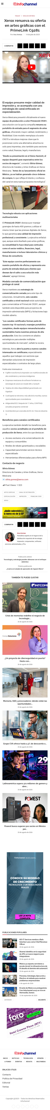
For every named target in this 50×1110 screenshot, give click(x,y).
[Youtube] (27, 1106)
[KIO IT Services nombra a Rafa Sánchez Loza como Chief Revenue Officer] (9, 943)
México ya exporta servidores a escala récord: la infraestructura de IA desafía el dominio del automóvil (33, 966)
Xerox (6, 500)
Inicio (5, 1058)
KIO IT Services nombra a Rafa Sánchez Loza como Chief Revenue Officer (33, 942)
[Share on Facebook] (19, 45)
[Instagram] (36, 1106)
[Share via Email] (43, 45)
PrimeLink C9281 (36, 496)
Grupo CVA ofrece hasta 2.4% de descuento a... (25, 744)
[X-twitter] (18, 1106)
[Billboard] (25, 508)
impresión (22, 496)
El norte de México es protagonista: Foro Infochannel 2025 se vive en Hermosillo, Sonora (33, 990)
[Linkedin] (22, 1106)
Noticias (15, 1058)
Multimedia (41, 1061)
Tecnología (28, 1058)
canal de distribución (26, 492)
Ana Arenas (17, 35)
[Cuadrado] (25, 1009)
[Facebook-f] (13, 1106)
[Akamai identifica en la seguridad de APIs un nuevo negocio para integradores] (9, 955)
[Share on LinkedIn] (31, 45)
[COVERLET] (25, 853)
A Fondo (7, 1061)
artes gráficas (9, 492)
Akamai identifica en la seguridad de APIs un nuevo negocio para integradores (32, 954)
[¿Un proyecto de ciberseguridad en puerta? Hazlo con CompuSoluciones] (25, 640)
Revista (29, 1061)
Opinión (40, 1058)
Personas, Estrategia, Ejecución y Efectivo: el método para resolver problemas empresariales (32, 978)
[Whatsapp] (32, 1106)
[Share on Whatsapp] (37, 45)
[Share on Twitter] (25, 45)
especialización (9, 496)
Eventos (18, 1061)
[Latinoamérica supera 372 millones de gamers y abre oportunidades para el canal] (25, 765)
